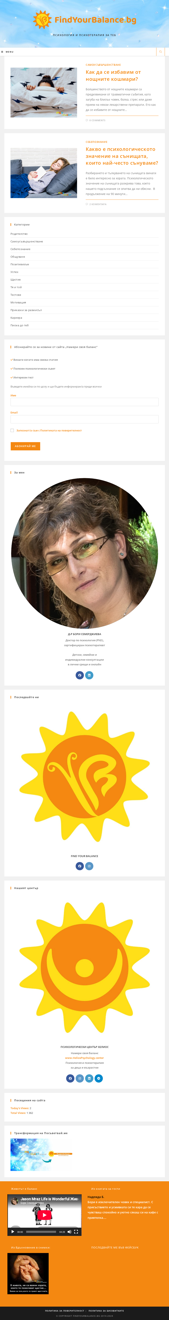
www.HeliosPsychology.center (84, 1058)
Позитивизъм (20, 264)
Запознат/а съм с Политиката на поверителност (49, 430)
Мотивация (18, 302)
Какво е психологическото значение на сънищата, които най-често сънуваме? (122, 156)
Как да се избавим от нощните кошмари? (113, 75)
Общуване (18, 256)
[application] (44, 1215)
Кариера (16, 317)
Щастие (16, 279)
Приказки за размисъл (26, 310)
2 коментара (98, 204)
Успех (15, 272)
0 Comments (97, 120)
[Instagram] (89, 866)
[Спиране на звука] (69, 1232)
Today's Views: (20, 1108)
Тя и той (16, 287)
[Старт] (13, 1232)
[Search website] (160, 52)
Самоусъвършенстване (103, 65)
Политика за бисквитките (106, 1310)
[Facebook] (80, 675)
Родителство (19, 234)
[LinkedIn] (89, 675)
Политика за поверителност (64, 1310)
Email (14, 412)
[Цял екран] (76, 1232)
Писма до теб (20, 325)
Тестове (16, 295)
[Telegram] (99, 1078)
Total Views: (19, 1113)
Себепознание (96, 142)
